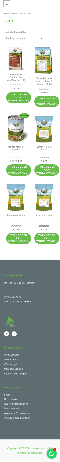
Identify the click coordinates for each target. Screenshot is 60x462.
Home (6, 13)
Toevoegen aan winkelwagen (19, 97)
